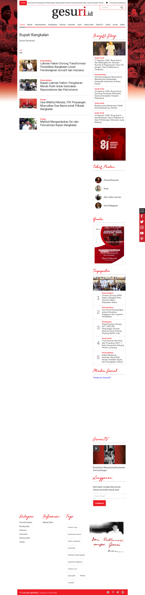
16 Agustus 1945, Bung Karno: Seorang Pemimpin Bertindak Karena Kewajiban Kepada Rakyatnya (108, 94)
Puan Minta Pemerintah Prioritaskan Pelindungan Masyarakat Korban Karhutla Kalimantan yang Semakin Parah (51, 3)
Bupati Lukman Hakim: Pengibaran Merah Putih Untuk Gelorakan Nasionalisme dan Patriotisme (61, 86)
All (21, 50)
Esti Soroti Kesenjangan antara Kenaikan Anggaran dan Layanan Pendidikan (112, 313)
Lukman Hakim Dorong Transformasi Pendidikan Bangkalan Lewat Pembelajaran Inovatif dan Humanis (63, 67)
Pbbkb (82, 576)
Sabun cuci (72, 569)
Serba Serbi (88, 25)
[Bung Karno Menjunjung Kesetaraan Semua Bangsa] (109, 454)
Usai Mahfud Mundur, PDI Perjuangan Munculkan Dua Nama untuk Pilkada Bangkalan (63, 106)
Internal (63, 25)
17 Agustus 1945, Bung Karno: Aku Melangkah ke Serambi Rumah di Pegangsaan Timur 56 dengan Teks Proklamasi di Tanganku (109, 64)
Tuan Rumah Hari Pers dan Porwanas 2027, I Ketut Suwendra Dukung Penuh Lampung (113, 344)
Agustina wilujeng (75, 562)
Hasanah (71, 548)
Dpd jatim (72, 576)
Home (22, 25)
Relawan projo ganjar (76, 555)
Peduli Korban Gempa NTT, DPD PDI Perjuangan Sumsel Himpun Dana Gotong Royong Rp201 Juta (112, 328)
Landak (71, 583)
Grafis (107, 25)
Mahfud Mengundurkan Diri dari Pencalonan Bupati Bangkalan (59, 123)
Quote (115, 25)
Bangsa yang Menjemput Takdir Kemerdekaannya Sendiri (109, 106)
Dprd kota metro (74, 534)
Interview (71, 25)
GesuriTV (99, 25)
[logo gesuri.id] (72, 12)
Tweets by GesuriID (102, 377)
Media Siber (48, 522)
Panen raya (72, 527)
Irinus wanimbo (74, 541)
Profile (122, 50)
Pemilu (29, 25)
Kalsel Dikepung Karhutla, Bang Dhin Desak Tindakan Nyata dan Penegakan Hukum (112, 358)
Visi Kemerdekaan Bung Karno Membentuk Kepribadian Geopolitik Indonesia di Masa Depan (108, 80)
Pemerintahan (40, 25)
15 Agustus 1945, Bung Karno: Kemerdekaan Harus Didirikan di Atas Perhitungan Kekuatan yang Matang (109, 118)
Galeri (122, 25)
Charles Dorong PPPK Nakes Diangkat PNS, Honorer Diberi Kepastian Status (112, 298)
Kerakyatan (52, 25)
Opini (79, 25)
